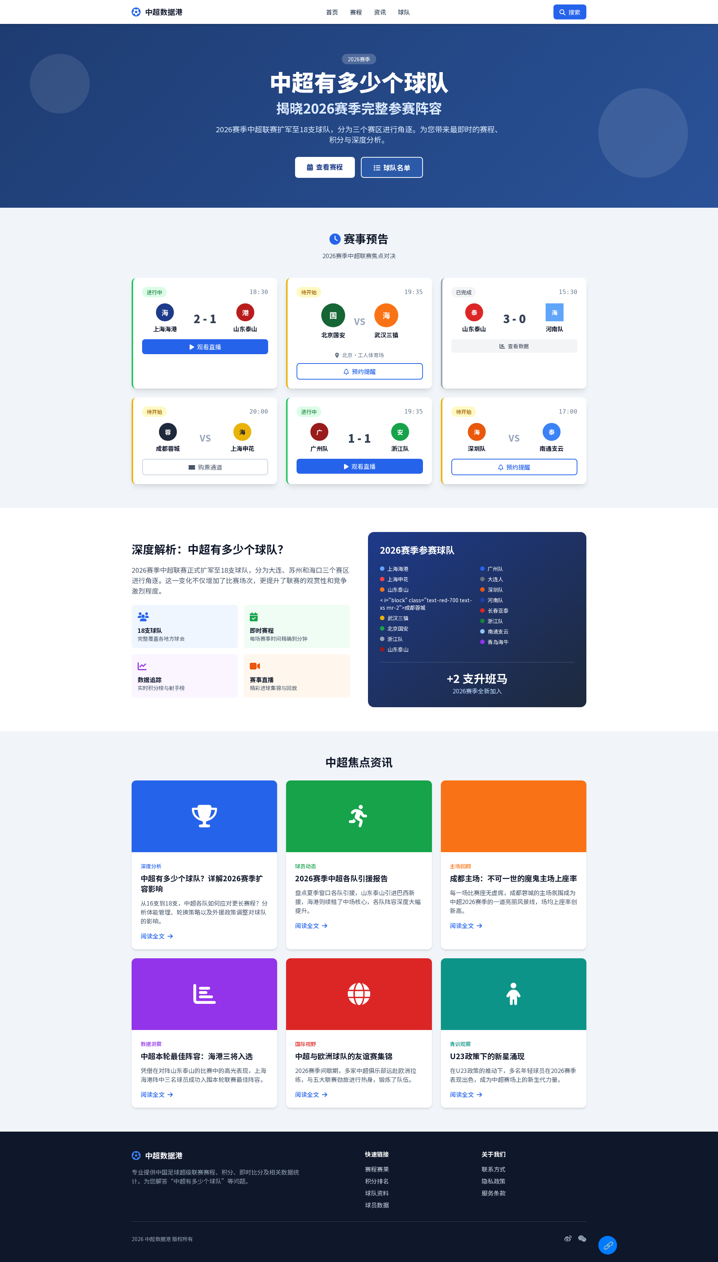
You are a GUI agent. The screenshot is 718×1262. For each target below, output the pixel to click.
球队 (404, 11)
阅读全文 (153, 935)
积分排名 (377, 1180)
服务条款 (494, 1192)
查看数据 (518, 346)
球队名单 (396, 167)
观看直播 (209, 346)
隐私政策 (494, 1180)
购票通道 (210, 467)
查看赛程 (329, 166)
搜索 (574, 11)
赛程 (356, 11)
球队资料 (377, 1192)
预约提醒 (364, 371)
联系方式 (494, 1168)
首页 (332, 11)
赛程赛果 (377, 1168)
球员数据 (377, 1204)
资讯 (380, 11)
